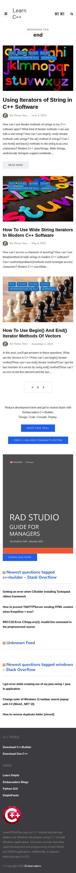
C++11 (22, 53)
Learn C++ (19, 13)
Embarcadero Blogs (15, 782)
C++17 (45, 53)
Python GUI (10, 788)
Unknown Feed (20, 643)
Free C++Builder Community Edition (38, 440)
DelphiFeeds (11, 795)
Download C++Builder (17, 747)
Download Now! (19, 557)
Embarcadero (33, 865)
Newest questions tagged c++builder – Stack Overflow (30, 574)
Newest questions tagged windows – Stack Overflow (38, 667)
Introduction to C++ (24, 57)
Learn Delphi (11, 775)
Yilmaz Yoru (20, 115)
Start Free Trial (38, 428)
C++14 (33, 53)
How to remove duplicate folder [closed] (28, 714)
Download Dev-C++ (15, 753)
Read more (15, 165)
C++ (12, 53)
